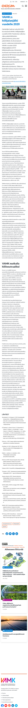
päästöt (4, 526)
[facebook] (2, 705)
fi (10, 1)
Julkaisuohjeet (5, 695)
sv (13, 1)
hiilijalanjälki (16, 523)
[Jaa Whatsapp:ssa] (13, 533)
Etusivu (4, 693)
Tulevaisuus (8, 567)
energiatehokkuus (7, 523)
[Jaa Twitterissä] (10, 533)
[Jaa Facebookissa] (6, 533)
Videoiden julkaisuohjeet (8, 697)
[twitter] (16, 705)
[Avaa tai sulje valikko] (25, 6)
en (16, 1)
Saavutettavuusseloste (7, 702)
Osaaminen (8, 600)
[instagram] (9, 705)
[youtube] (5, 705)
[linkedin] (12, 705)
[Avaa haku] (23, 6)
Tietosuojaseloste (6, 699)
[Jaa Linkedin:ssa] (16, 533)
